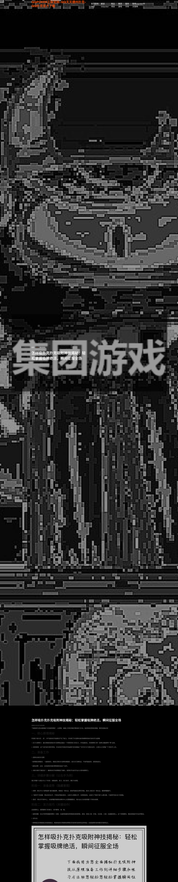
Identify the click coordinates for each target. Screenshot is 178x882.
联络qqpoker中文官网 (138, 5)
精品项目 (113, 5)
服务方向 (127, 5)
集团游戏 (120, 5)
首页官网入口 (94, 5)
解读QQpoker (105, 5)
